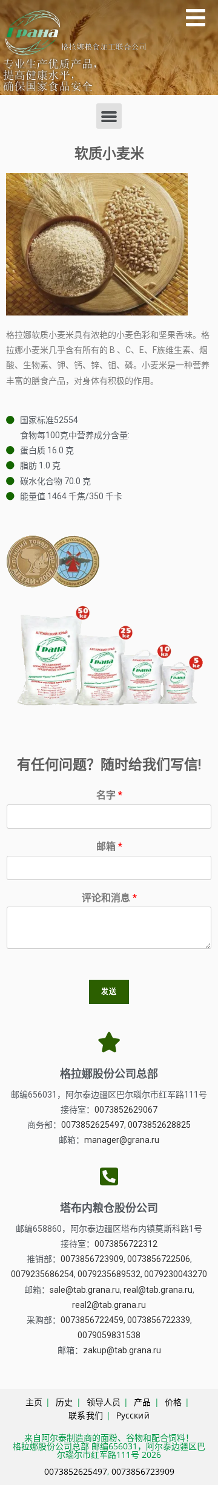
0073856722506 (158, 1259)
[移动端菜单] (196, 21)
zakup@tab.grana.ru (122, 1350)
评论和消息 (109, 898)
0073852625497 (92, 1125)
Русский (133, 1415)
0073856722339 (158, 1320)
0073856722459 (92, 1320)
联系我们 (85, 1415)
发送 (109, 992)
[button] (109, 116)
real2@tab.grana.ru (109, 1305)
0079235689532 (109, 1274)
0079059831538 (109, 1335)
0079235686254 (42, 1274)
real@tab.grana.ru (158, 1290)
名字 (109, 795)
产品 (142, 1402)
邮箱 (109, 846)
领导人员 (104, 1402)
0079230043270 (175, 1274)
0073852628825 (159, 1125)
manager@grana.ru (121, 1140)
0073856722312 (125, 1244)
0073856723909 (92, 1259)
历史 (64, 1402)
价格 (173, 1402)
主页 (33, 1402)
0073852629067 (125, 1110)
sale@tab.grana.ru (85, 1290)
